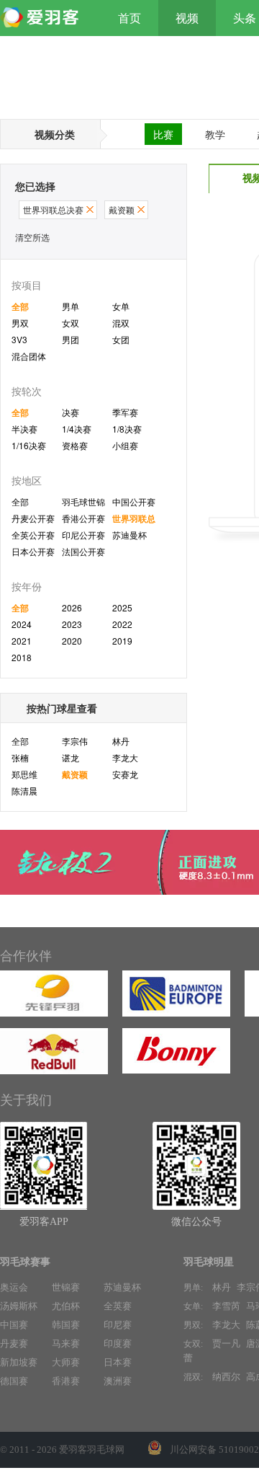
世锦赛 (66, 1287)
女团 (121, 339)
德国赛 (14, 1381)
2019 (122, 640)
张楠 (20, 757)
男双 (20, 323)
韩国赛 (66, 1324)
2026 (72, 607)
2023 (72, 624)
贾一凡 (226, 1343)
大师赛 (66, 1362)
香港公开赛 (83, 518)
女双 (70, 323)
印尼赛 (118, 1324)
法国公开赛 (83, 551)
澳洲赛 (118, 1381)
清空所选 (32, 237)
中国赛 (14, 1324)
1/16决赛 (29, 445)
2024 (22, 624)
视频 (187, 18)
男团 (70, 339)
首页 (129, 18)
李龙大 (125, 757)
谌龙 (70, 757)
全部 (20, 306)
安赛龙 (125, 774)
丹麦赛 (14, 1343)
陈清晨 (24, 790)
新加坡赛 (18, 1362)
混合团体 (29, 356)
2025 (122, 607)
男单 (70, 306)
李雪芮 (226, 1306)
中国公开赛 (133, 501)
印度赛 (118, 1343)
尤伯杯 (66, 1306)
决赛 (70, 412)
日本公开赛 (33, 551)
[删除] (90, 209)
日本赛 (118, 1362)
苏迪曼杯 (129, 534)
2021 (22, 640)
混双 (121, 323)
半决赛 (24, 428)
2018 (22, 657)
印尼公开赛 (83, 534)
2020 (72, 640)
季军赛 (125, 412)
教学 (215, 134)
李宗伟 (75, 741)
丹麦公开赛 (33, 518)
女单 (121, 306)
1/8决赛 (127, 428)
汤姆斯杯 (18, 1306)
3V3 (19, 339)
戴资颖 (75, 774)
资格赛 (75, 445)
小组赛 (125, 445)
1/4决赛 (76, 428)
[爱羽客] (43, 18)
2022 (122, 624)
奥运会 (14, 1287)
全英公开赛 (33, 534)
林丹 (121, 741)
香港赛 (66, 1381)
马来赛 (66, 1343)
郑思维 (24, 774)
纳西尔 (226, 1376)
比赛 (163, 134)
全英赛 (118, 1306)
